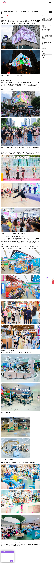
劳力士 (43, 51)
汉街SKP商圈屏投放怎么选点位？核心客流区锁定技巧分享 (47, 25)
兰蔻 (43, 57)
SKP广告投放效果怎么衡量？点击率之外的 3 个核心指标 (47, 31)
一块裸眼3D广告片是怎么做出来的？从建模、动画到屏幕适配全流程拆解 (47, 19)
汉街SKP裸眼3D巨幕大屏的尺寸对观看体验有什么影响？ (47, 42)
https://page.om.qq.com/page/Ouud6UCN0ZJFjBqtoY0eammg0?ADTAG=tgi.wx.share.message (20, 15)
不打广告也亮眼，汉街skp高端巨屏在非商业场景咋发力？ (47, 36)
